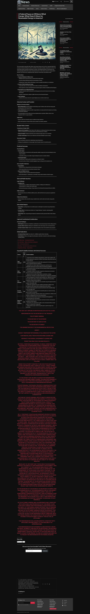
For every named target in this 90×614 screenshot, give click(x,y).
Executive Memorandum (69, 18)
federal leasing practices (22, 583)
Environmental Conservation (34, 582)
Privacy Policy (26, 604)
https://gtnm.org (20, 593)
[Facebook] (43, 62)
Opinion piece (62, 54)
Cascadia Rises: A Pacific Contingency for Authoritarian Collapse (66, 51)
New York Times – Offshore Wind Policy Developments (28, 242)
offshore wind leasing (21, 584)
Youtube (65, 605)
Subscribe (45, 550)
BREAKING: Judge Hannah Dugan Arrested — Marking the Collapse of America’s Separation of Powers (66, 74)
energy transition (26, 582)
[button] (61, 1)
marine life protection (29, 583)
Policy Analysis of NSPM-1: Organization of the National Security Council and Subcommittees (65, 40)
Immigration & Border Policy (64, 61)
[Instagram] (63, 602)
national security (35, 583)
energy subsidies (20, 582)
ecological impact (29, 579)
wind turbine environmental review (30, 588)
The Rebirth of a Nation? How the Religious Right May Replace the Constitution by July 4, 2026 (65, 67)
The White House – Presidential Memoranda (26, 240)
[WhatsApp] (49, 62)
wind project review (21, 588)
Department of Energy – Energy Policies (25, 247)
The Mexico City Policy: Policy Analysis (65, 33)
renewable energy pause (30, 585)
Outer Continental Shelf (28, 584)
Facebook (65, 600)
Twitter (65, 603)
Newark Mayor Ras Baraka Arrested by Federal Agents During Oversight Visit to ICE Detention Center (65, 59)
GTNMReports (21, 591)
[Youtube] (63, 605)
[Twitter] (45, 62)
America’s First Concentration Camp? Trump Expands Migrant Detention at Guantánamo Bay (66, 26)
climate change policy (23, 579)
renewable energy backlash (22, 585)
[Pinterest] (47, 62)
